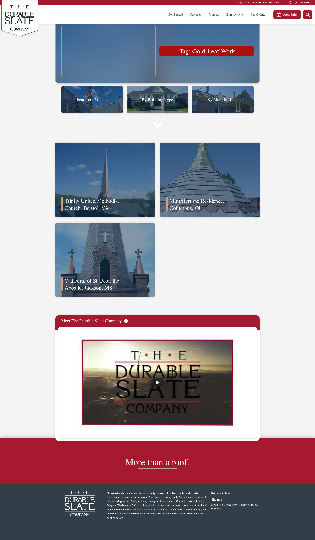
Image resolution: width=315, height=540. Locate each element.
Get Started (175, 14)
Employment (234, 14)
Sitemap (216, 499)
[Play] (157, 382)
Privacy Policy (220, 493)
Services (195, 14)
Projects (214, 14)
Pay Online (258, 14)
